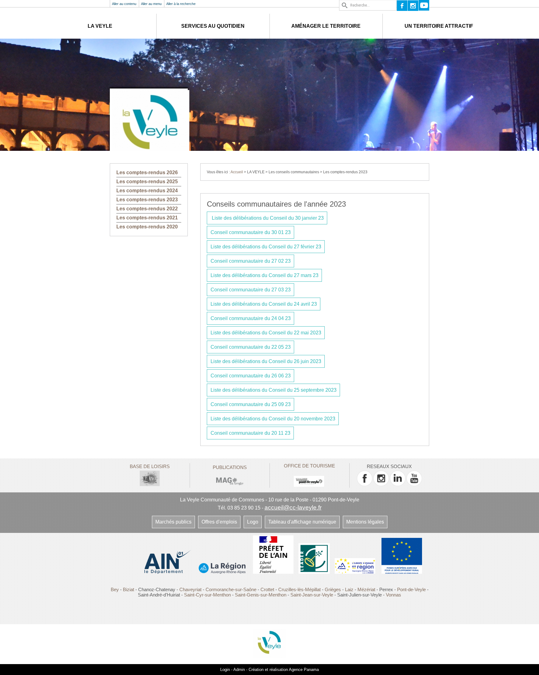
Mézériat (366, 589)
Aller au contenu (124, 4)
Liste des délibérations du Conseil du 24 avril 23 (264, 304)
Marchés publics (173, 521)
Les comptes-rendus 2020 (147, 226)
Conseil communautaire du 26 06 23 (251, 375)
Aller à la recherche (181, 4)
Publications (230, 467)
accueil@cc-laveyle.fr (293, 507)
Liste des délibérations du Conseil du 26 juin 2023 (266, 361)
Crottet (267, 589)
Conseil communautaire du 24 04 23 (251, 318)
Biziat (128, 589)
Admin (239, 669)
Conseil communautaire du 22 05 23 (251, 347)
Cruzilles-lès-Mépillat (299, 589)
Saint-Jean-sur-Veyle (311, 594)
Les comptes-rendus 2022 (147, 208)
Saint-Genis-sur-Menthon (260, 594)
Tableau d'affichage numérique (302, 521)
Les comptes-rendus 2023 (147, 199)
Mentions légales (365, 521)
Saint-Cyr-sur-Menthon (207, 594)
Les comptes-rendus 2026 (147, 172)
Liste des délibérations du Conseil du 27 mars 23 (264, 275)
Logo (252, 521)
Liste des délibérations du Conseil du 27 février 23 (266, 246)
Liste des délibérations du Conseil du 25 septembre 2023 (274, 390)
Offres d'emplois (219, 521)
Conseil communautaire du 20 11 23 (250, 433)
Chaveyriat (190, 589)
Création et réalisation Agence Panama (284, 669)
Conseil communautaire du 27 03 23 (251, 289)
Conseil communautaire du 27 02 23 (251, 261)
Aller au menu (151, 4)
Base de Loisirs (150, 466)
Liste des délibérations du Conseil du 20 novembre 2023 (273, 418)
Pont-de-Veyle (411, 589)
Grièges (333, 589)
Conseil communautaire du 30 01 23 (251, 232)
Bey (115, 589)
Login (225, 669)
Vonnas (393, 594)
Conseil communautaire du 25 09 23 (251, 404)
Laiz (349, 589)
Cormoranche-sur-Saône (231, 589)
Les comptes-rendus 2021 (147, 217)
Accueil (237, 172)
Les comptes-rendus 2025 (147, 181)
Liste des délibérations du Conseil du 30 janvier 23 (267, 218)
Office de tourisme (309, 465)
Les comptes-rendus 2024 (147, 190)
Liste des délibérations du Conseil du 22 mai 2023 (266, 332)
